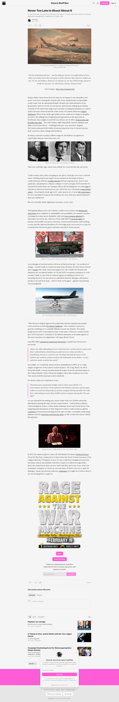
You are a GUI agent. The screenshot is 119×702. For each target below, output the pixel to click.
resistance (63, 471)
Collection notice (70, 689)
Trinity (35, 270)
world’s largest (54, 181)
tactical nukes (77, 219)
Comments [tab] (32, 595)
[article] (59, 625)
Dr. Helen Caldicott (54, 326)
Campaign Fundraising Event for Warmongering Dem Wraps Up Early (49, 649)
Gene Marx (35, 19)
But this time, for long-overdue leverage (40, 624)
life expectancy (84, 192)
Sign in (113, 3)
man (87, 186)
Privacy (58, 689)
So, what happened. (34, 638)
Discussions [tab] (41, 617)
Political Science (82, 454)
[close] (76, 652)
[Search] (93, 3)
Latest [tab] (34, 617)
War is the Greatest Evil (65, 89)
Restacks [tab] (39, 595)
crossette (32, 412)
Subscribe (104, 3)
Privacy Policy (72, 680)
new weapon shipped (73, 216)
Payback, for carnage (36, 622)
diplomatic (83, 210)
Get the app (68, 694)
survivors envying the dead (52, 414)
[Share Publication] (97, 3)
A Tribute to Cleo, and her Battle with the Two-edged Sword (49, 635)
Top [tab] (30, 617)
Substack (50, 698)
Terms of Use (68, 678)
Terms (62, 689)
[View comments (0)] (35, 25)
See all (31, 663)
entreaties (32, 213)
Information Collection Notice (59, 680)
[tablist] (35, 595)
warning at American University (53, 342)
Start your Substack (55, 694)
